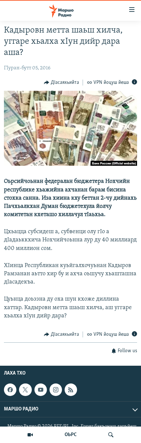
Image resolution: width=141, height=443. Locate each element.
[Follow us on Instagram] (56, 390)
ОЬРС (71, 434)
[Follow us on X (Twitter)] (25, 390)
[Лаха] (111, 435)
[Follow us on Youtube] (40, 390)
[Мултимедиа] (30, 435)
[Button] (61, 82)
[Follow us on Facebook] (10, 390)
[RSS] (71, 390)
